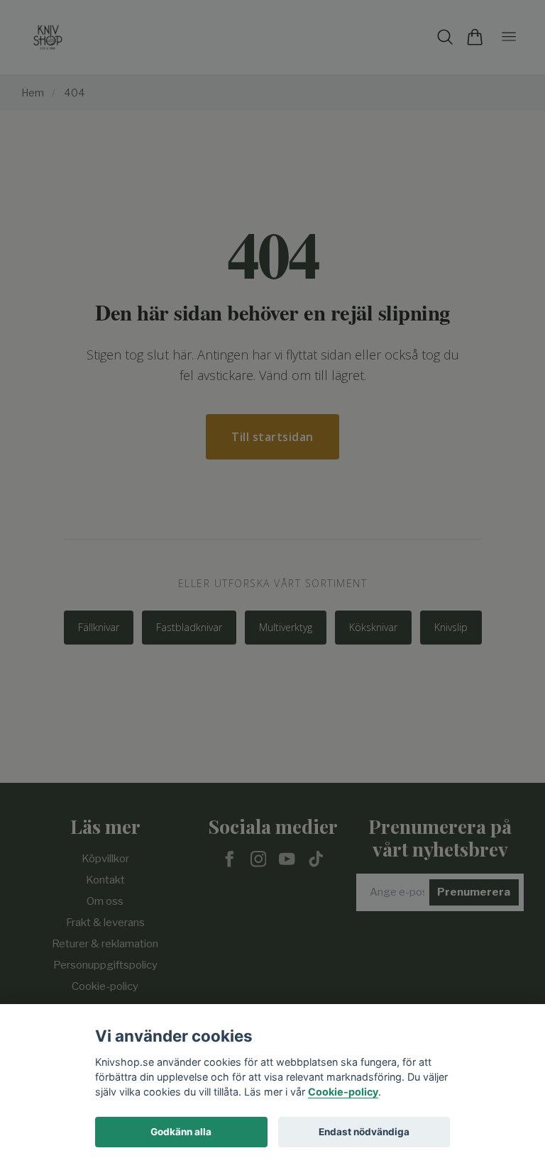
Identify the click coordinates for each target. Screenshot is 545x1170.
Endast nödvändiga (364, 1131)
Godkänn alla (180, 1131)
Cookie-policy (343, 1092)
